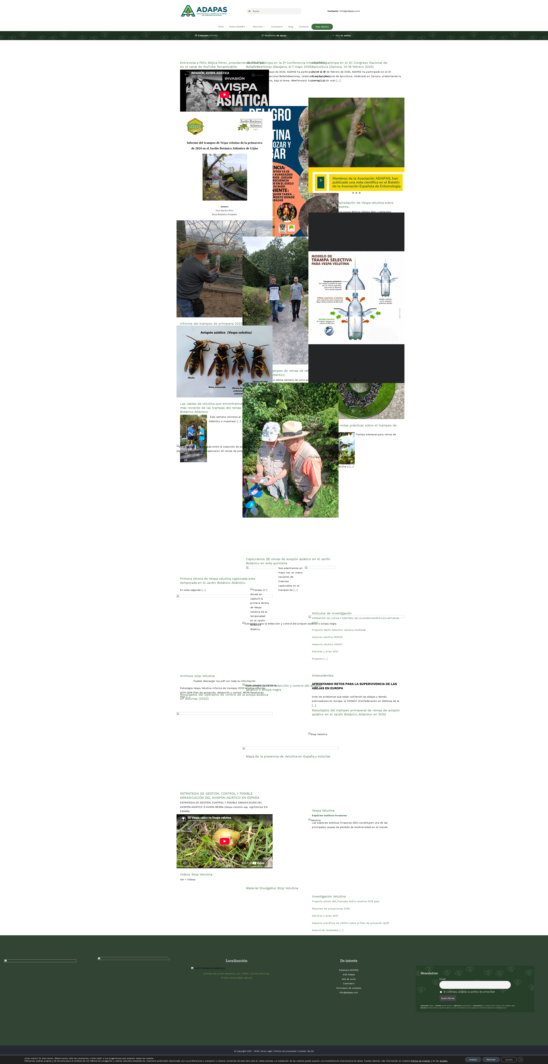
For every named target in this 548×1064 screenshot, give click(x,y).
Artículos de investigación (332, 613)
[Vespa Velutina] (356, 768)
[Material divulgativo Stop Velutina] (356, 246)
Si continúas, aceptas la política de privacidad (469, 992)
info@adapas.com (349, 992)
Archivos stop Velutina (197, 676)
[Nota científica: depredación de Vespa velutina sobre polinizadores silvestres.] (356, 147)
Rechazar (491, 1059)
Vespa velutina (363, 249)
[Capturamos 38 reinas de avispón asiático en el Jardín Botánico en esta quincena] (290, 468)
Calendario (348, 983)
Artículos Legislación (217, 755)
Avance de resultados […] (327, 930)
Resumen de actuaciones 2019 (330, 908)
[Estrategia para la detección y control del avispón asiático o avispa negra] (290, 650)
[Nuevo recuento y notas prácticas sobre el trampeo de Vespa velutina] (356, 383)
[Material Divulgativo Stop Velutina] (290, 814)
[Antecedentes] (356, 642)
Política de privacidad (285, 1051)
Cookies (302, 1051)
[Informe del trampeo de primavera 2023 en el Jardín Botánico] (225, 268)
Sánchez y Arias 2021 (325, 915)
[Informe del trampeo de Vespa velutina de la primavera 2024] (225, 179)
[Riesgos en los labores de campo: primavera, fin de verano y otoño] (290, 174)
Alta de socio (349, 979)
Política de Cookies (420, 1061)
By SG (311, 1051)
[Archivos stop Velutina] (225, 632)
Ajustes (508, 1059)
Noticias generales (210, 274)
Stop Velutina (290, 179)
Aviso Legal (266, 1051)
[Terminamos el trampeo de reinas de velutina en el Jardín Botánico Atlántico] (290, 301)
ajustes (443, 1061)
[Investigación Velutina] (356, 854)
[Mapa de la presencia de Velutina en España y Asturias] (290, 716)
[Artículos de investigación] (356, 531)
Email (442, 979)
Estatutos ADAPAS (349, 970)
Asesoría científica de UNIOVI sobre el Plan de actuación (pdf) (350, 923)
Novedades (290, 306)
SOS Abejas (349, 974)
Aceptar (473, 1059)
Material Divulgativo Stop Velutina (272, 888)
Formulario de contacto (348, 988)
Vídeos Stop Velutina (196, 874)
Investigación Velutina (329, 896)
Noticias (262, 306)
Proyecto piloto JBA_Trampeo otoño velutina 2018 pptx (345, 901)
